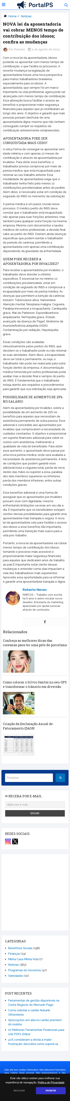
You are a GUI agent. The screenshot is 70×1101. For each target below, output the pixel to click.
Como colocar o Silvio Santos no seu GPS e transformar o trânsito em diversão (35, 684)
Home (12, 16)
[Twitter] (15, 841)
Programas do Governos (24, 970)
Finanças (14, 953)
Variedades (15, 975)
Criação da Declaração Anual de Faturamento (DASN (28, 726)
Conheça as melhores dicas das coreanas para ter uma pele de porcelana (35, 642)
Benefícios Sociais (20, 948)
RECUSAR (19, 1090)
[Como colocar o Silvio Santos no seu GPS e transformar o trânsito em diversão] (18, 703)
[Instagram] (8, 841)
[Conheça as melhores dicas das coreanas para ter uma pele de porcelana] (18, 661)
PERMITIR (51, 1090)
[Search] (60, 777)
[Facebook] (44, 622)
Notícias (26, 16)
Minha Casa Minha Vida (23, 959)
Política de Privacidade (51, 1082)
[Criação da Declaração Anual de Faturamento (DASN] (18, 745)
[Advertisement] (35, 892)
